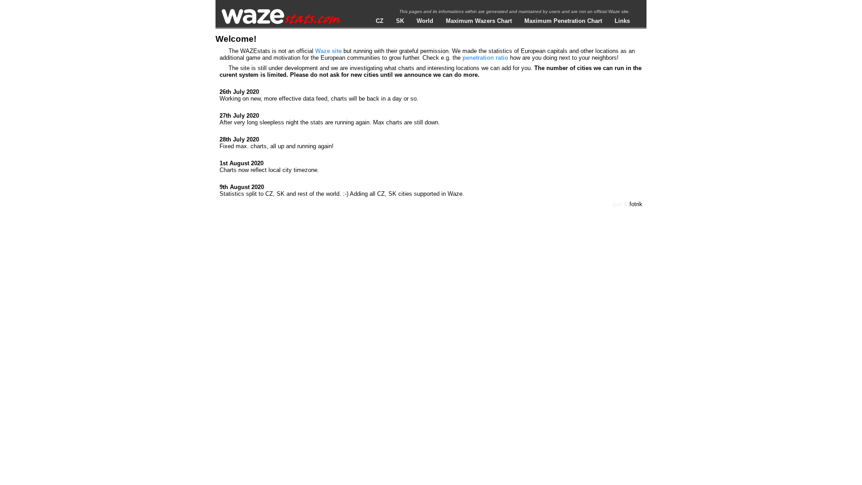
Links (622, 21)
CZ (379, 21)
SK (400, 21)
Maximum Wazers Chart (479, 21)
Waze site (328, 51)
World (425, 21)
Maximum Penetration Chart (563, 21)
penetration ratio (485, 57)
